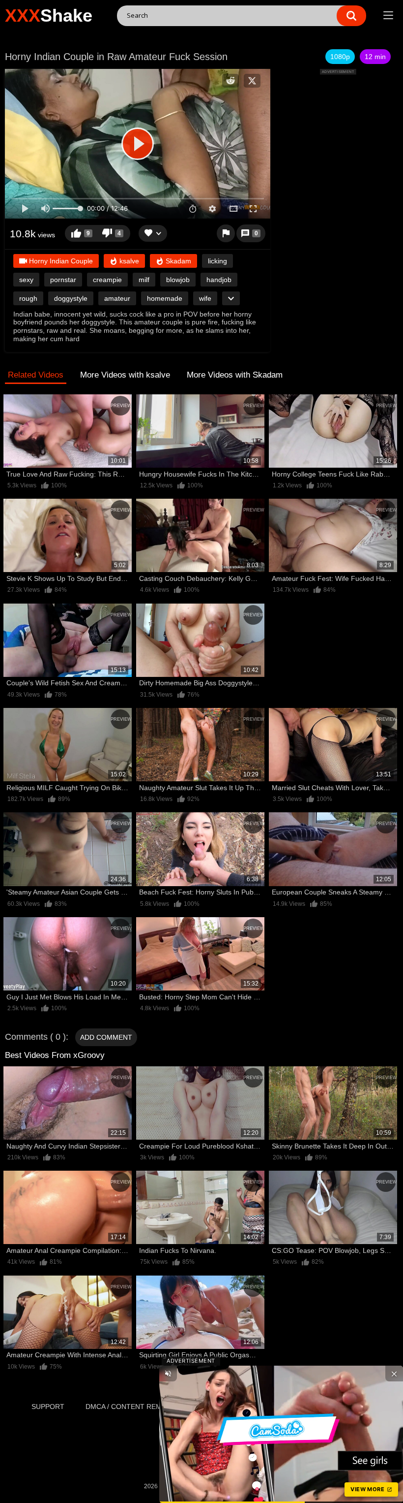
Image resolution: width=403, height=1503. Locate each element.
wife (205, 298)
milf (144, 280)
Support (47, 1406)
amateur (117, 298)
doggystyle (70, 298)
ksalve (128, 261)
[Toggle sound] (168, 1373)
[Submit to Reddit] (230, 81)
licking (217, 261)
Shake (48, 15)
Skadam (177, 261)
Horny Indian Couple (60, 261)
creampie (107, 280)
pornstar (63, 280)
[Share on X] (252, 81)
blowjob (178, 280)
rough (28, 298)
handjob (218, 280)
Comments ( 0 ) (35, 1037)
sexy (26, 280)
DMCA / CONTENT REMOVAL (132, 1406)
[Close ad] (394, 1373)
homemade (164, 298)
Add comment (106, 1037)
